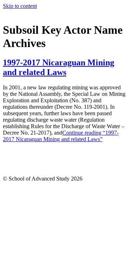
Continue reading (61, 136)
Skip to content (20, 6)
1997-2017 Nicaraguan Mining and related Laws (58, 67)
